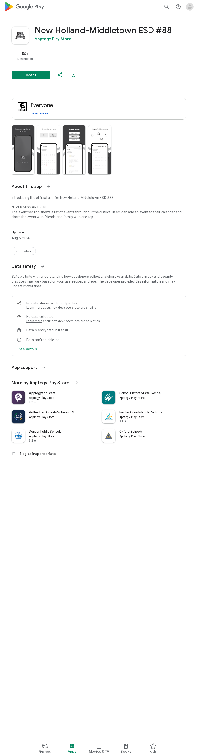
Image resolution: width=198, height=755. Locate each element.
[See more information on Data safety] (43, 266)
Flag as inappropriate (34, 454)
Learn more (39, 113)
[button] (23, 149)
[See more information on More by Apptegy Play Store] (76, 383)
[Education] (24, 251)
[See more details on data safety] (28, 349)
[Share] (60, 75)
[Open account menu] (190, 7)
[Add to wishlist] (73, 75)
